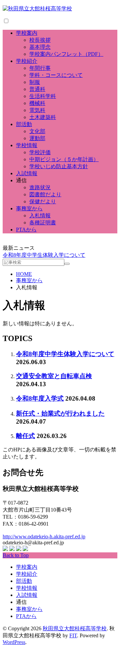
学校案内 (26, 33)
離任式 (25, 435)
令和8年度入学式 (40, 398)
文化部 (37, 131)
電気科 (37, 110)
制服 (34, 82)
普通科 (37, 89)
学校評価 (40, 152)
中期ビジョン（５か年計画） (64, 159)
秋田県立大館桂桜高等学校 (75, 628)
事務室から (29, 208)
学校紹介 (26, 61)
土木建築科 (42, 117)
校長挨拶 (40, 40)
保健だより (42, 201)
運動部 (37, 138)
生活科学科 (42, 96)
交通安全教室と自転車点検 (54, 376)
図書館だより (45, 194)
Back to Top (16, 555)
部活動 (24, 124)
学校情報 (26, 145)
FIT (73, 635)
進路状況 (40, 187)
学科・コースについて (56, 75)
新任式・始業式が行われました (60, 413)
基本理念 (40, 47)
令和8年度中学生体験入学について (44, 255)
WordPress (14, 642)
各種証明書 (42, 222)
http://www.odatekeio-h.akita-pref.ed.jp (44, 536)
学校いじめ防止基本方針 (58, 166)
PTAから (26, 229)
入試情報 (26, 173)
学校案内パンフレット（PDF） (66, 54)
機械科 (37, 103)
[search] (67, 264)
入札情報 (40, 215)
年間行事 (40, 68)
